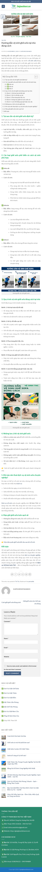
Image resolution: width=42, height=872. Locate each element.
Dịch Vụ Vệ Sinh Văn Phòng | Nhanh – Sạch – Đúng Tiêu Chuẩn (22, 782)
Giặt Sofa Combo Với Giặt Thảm (18, 749)
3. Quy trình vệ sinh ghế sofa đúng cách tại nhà (18, 91)
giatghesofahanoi (26, 51)
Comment (7, 621)
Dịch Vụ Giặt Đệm (10, 697)
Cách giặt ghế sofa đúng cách (11, 602)
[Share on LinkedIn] (29, 574)
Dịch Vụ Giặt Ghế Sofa (11, 688)
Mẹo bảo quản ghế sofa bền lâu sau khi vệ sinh (19, 542)
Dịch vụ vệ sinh (6, 503)
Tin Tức (3, 40)
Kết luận (6, 111)
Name (6, 638)
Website (6, 656)
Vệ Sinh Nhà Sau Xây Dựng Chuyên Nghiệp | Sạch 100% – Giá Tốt (24, 776)
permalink (31, 581)
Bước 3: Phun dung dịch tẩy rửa (16, 97)
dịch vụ (19, 483)
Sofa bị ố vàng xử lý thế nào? (16, 755)
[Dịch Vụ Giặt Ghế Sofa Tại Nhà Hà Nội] (21, 6)
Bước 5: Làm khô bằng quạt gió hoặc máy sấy (19, 102)
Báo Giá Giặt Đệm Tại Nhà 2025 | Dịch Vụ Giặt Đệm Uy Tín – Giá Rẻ (23, 789)
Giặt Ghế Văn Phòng (10, 707)
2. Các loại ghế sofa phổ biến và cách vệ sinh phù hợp (20, 82)
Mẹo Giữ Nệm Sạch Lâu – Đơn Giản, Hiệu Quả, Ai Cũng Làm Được (23, 795)
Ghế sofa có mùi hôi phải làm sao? (18, 742)
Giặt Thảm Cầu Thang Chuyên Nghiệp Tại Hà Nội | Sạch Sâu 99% (23, 763)
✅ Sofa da (10, 86)
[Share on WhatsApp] (12, 574)
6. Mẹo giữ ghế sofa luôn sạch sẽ (14, 109)
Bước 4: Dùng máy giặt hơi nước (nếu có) (18, 99)
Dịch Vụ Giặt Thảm (10, 693)
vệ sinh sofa (32, 61)
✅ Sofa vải (10, 84)
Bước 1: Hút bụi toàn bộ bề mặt (16, 93)
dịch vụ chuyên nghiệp (32, 555)
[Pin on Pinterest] (26, 574)
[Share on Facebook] (15, 574)
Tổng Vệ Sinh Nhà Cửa (11, 716)
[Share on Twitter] (19, 574)
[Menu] (3, 6)
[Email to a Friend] (22, 574)
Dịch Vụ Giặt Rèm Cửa (11, 711)
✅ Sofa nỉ (10, 88)
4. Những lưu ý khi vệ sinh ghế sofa (14, 104)
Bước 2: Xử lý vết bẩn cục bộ (15, 95)
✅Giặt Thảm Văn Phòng (9, 702)
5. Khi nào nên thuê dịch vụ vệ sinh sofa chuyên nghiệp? (20, 106)
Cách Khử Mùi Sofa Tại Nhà (16, 736)
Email (6, 647)
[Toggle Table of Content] (35, 76)
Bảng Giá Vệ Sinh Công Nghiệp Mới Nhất (21, 768)
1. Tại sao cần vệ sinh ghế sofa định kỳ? (15, 80)
